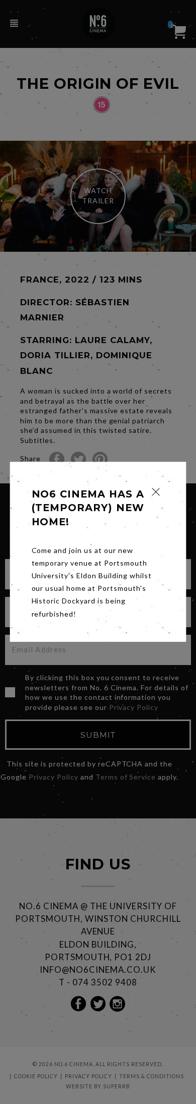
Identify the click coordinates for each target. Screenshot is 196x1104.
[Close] (156, 492)
